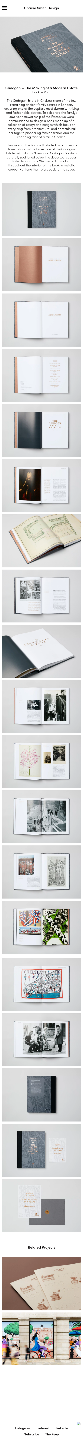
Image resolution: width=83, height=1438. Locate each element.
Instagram (22, 1428)
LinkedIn (62, 1428)
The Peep (52, 1434)
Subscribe (31, 1434)
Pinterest (42, 1428)
